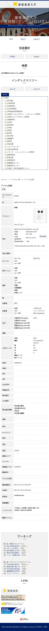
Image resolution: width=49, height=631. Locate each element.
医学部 (9, 133)
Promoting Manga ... (14, 569)
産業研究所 (11, 155)
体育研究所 (11, 160)
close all (36, 89)
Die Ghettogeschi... (14, 546)
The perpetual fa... (13, 564)
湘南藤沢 (10, 138)
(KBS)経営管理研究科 (14, 111)
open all (12, 89)
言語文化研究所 (12, 149)
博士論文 (10, 100)
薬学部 (9, 141)
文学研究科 (11, 103)
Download (43, 236)
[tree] (24, 133)
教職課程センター (13, 163)
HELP (23, 39)
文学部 (9, 122)
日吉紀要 (10, 144)
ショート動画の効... (14, 555)
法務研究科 (11, 119)
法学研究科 (11, 106)
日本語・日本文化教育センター (18, 168)
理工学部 (10, 136)
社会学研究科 (12, 109)
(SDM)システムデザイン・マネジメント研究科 (23, 114)
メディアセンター (13, 147)
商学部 (9, 130)
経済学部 (10, 125)
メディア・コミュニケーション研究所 (20, 152)
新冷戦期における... (14, 550)
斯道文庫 (10, 157)
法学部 (9, 128)
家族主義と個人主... (14, 566)
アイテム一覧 (15, 179)
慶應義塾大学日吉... (14, 571)
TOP (11, 39)
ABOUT (36, 39)
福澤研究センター (13, 165)
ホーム (3, 179)
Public (5, 94)
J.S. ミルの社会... (13, 548)
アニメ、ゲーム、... (14, 573)
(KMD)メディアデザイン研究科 (18, 117)
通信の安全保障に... (14, 553)
